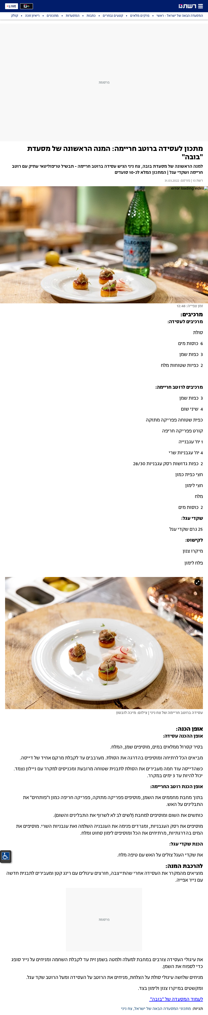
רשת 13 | (196, 181)
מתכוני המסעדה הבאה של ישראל (162, 1008)
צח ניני (126, 1008)
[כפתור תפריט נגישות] (5, 856)
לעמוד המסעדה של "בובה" (176, 999)
